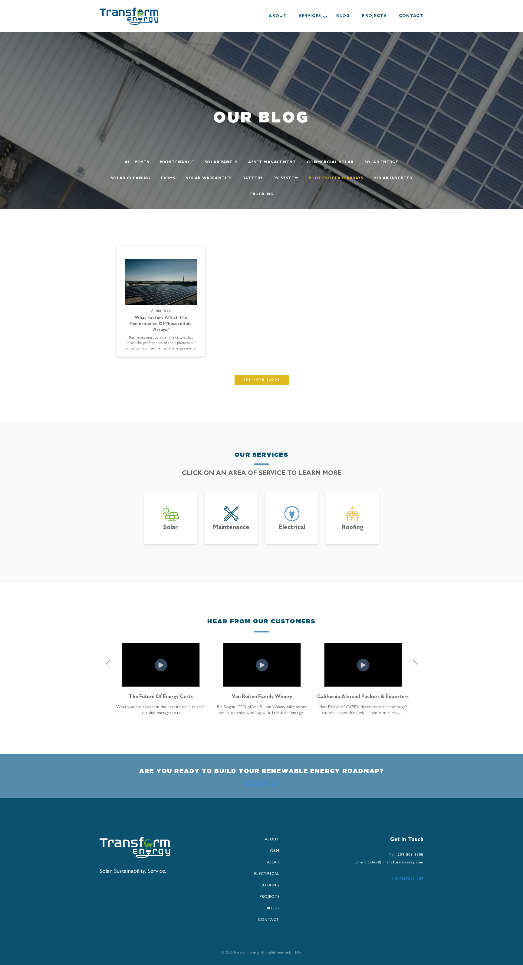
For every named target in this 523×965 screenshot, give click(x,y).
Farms (168, 178)
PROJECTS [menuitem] (270, 897)
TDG (296, 953)
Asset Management (272, 162)
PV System (285, 178)
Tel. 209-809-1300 (406, 855)
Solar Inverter (393, 178)
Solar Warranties (209, 178)
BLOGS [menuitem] (273, 909)
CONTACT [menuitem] (269, 920)
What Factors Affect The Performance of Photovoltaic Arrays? (161, 324)
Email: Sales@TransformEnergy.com (389, 863)
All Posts (137, 162)
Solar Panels (221, 162)
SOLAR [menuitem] (273, 863)
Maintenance (177, 162)
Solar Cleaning (131, 178)
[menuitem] (278, 16)
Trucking (261, 195)
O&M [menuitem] (275, 851)
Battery (252, 178)
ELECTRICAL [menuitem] (267, 874)
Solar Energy (381, 162)
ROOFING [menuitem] (270, 886)
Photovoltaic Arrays (336, 178)
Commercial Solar (330, 162)
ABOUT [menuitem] (272, 840)
